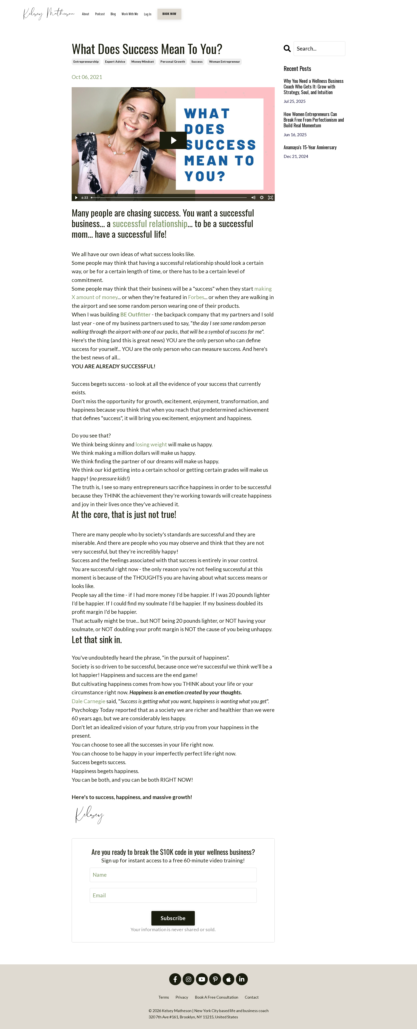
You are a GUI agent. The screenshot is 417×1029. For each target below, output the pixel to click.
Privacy (181, 997)
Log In (147, 14)
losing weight (151, 444)
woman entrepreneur (224, 61)
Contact (252, 997)
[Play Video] (75, 197)
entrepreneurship (86, 61)
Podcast (100, 14)
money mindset (142, 61)
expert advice (115, 61)
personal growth (173, 61)
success (197, 61)
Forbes (196, 297)
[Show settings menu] (262, 197)
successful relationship (150, 223)
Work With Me (130, 14)
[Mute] (253, 197)
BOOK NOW (169, 14)
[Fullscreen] (270, 197)
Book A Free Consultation (216, 997)
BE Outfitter (135, 314)
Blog (113, 14)
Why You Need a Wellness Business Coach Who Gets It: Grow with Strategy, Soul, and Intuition (314, 86)
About (85, 14)
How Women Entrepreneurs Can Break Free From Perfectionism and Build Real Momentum (314, 119)
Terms (163, 997)
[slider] (169, 197)
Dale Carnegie (88, 701)
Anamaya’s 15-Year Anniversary (310, 147)
